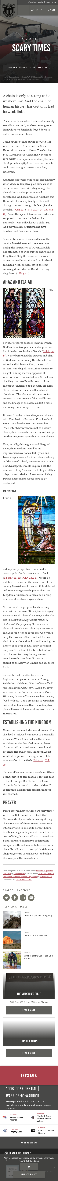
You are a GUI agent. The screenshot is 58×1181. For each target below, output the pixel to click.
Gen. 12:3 (20, 209)
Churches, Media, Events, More (42, 2)
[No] (54, 1167)
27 (41, 209)
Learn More (29, 1010)
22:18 (36, 209)
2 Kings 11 (22, 273)
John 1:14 (38, 760)
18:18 (29, 209)
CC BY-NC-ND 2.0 (46, 873)
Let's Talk (29, 1075)
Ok (29, 1166)
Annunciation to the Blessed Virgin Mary (20, 876)
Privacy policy (29, 1174)
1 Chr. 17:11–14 (29, 577)
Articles (37, 9)
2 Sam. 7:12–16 (12, 577)
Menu (51, 10)
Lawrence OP (19, 873)
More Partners (29, 1142)
